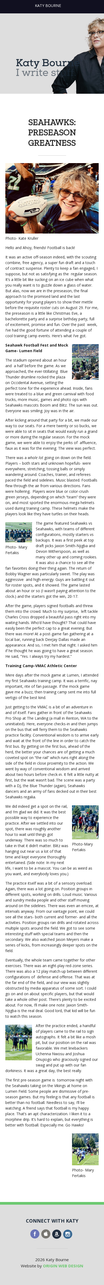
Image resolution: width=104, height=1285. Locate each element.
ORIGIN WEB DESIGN (63, 1265)
